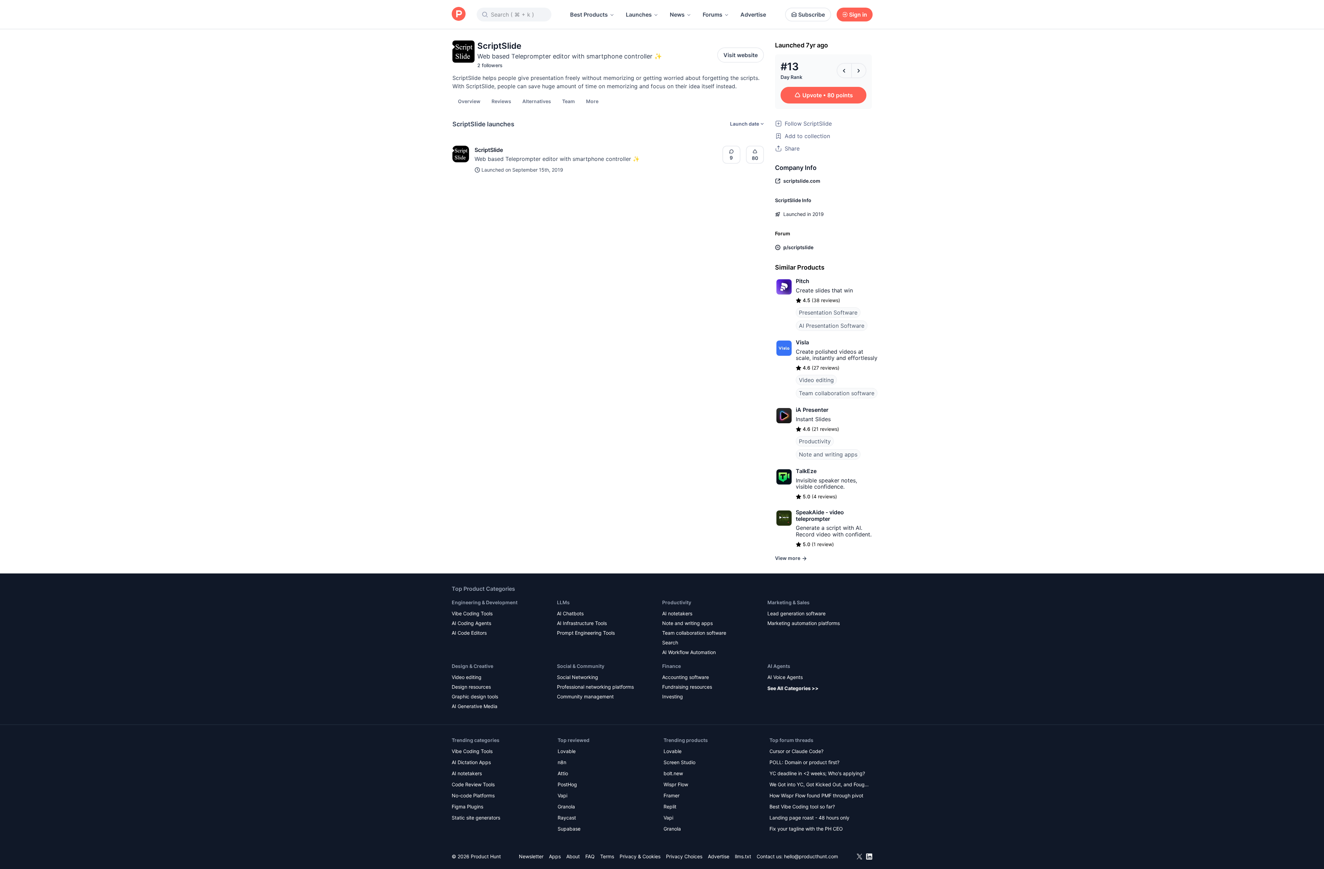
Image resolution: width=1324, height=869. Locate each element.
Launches (639, 14)
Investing (672, 696)
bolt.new (673, 773)
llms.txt (743, 856)
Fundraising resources (687, 687)
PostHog (567, 784)
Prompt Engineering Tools (586, 633)
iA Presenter (812, 409)
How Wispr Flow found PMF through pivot (816, 795)
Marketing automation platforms (803, 623)
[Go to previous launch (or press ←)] (844, 71)
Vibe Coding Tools (472, 613)
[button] (592, 101)
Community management (585, 696)
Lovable (567, 751)
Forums (712, 14)
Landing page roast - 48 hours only (809, 818)
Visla (802, 342)
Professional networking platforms (595, 687)
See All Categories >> (793, 688)
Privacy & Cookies (640, 856)
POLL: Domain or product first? (804, 762)
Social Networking (577, 677)
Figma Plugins (467, 806)
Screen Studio (679, 762)
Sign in (858, 14)
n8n (562, 762)
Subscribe (811, 14)
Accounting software (685, 677)
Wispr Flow (676, 784)
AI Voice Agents (785, 677)
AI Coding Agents (471, 623)
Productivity (815, 441)
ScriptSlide (489, 149)
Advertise (753, 14)
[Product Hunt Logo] (459, 14)
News (677, 14)
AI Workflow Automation (689, 652)
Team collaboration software (836, 393)
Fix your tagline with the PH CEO (806, 829)
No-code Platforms (473, 795)
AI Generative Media (474, 706)
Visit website (740, 55)
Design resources (471, 687)
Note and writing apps (828, 454)
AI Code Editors (469, 633)
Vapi (562, 795)
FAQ (590, 856)
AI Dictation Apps (471, 762)
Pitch (802, 281)
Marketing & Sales (788, 602)
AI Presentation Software (831, 325)
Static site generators (476, 818)
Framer (671, 795)
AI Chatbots (570, 613)
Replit (670, 806)
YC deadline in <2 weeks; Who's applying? (817, 773)
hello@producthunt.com (811, 856)
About (573, 856)
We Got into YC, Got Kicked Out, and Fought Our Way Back (819, 785)
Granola (566, 806)
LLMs (563, 602)
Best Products (589, 14)
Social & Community (580, 666)
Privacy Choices (684, 856)
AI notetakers (677, 613)
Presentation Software (828, 312)
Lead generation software (796, 613)
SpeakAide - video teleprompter (820, 515)
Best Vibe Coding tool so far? (802, 806)
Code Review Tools (473, 784)
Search (670, 642)
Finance (671, 666)
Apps (555, 856)
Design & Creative (472, 666)
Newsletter (531, 856)
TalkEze (806, 471)
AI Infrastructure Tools (582, 623)
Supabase (569, 829)
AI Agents (778, 666)
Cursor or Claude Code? (796, 751)
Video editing (816, 380)
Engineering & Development (484, 602)
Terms (607, 856)
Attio (563, 773)
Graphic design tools (475, 696)
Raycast (567, 818)
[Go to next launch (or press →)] (859, 71)
